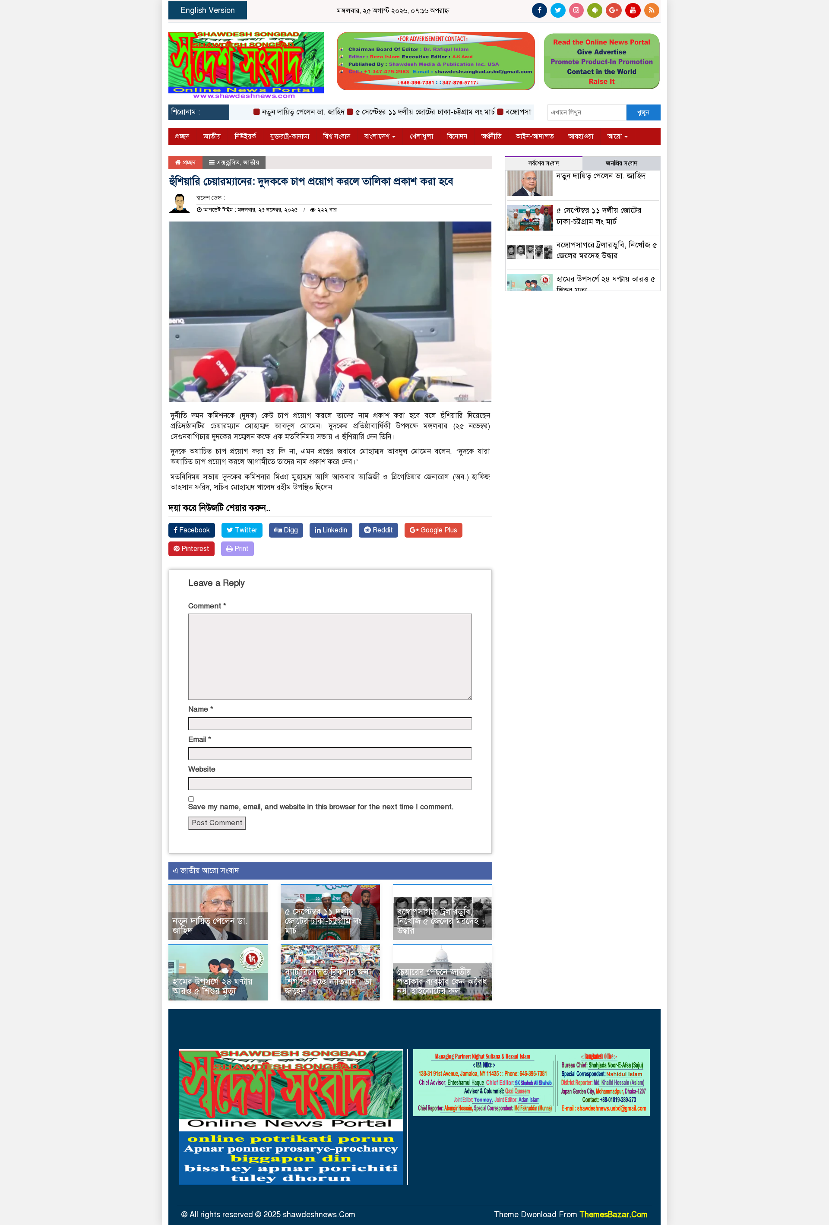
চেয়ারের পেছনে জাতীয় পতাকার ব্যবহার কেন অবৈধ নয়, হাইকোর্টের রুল (442, 982)
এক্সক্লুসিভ (228, 162)
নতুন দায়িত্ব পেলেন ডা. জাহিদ (279, 112)
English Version (207, 10)
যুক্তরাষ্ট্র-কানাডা (289, 136)
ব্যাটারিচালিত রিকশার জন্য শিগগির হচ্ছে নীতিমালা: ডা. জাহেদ (329, 982)
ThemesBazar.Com (613, 1214)
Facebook (193, 530)
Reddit (382, 530)
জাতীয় (212, 136)
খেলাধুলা (421, 136)
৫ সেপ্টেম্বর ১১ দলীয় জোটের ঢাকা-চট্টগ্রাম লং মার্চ (401, 112)
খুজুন (643, 112)
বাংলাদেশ (377, 136)
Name (200, 709)
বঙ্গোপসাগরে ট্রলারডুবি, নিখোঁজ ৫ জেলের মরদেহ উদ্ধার (437, 921)
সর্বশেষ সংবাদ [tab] (543, 163)
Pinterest (194, 548)
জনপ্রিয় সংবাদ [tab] (621, 163)
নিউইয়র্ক (245, 136)
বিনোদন (457, 136)
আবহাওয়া (580, 136)
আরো (615, 136)
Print (241, 548)
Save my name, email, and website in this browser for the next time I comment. (321, 806)
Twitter (245, 530)
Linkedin (334, 530)
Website (201, 769)
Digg (290, 530)
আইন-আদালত (535, 136)
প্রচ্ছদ (182, 136)
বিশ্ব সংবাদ (336, 136)
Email (199, 739)
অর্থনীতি (491, 136)
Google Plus (438, 530)
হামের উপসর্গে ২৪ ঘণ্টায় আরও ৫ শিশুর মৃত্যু (213, 986)
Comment (207, 606)
